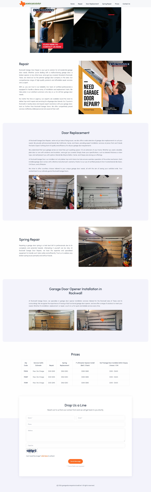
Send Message (75, 461)
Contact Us (126, 4)
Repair (80, 4)
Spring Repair (107, 4)
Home (73, 4)
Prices (117, 4)
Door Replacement (92, 4)
